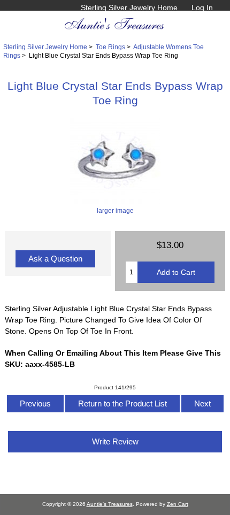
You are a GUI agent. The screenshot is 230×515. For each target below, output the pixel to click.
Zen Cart (177, 504)
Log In (202, 7)
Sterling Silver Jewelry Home (129, 7)
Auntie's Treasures (110, 504)
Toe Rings (110, 46)
